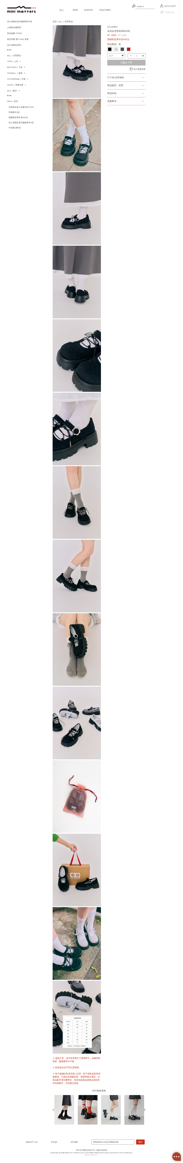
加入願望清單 (140, 69)
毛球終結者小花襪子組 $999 (21, 107)
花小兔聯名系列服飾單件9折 (19, 21)
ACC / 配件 (12, 91)
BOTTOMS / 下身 (14, 67)
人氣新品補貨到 (14, 27)
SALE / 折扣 (12, 101)
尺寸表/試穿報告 (115, 77)
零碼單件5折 (14, 112)
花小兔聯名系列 (14, 45)
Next (145, 1110)
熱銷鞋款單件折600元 (18, 117)
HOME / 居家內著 (15, 85)
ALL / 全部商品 (14, 55)
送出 (140, 1142)
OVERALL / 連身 (14, 73)
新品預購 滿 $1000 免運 (18, 39)
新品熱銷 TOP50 (14, 33)
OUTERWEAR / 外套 (16, 79)
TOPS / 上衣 (12, 61)
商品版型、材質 (115, 85)
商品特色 (111, 93)
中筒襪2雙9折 (15, 128)
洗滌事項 (111, 101)
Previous (53, 1110)
